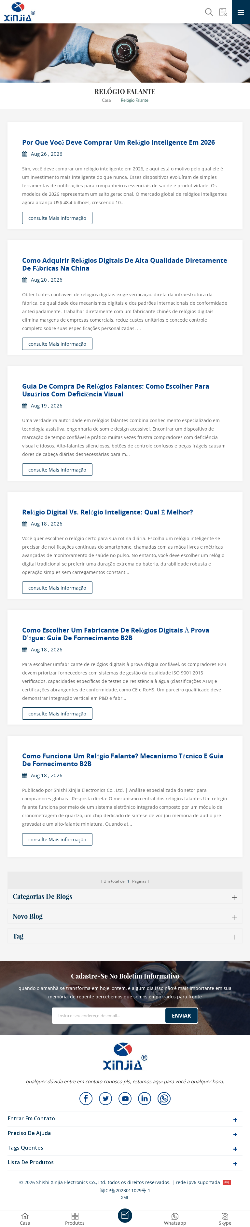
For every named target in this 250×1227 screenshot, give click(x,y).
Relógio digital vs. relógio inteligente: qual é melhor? (107, 512)
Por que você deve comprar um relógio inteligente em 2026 (118, 142)
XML (125, 1197)
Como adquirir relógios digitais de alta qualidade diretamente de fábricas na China (124, 264)
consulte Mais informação (57, 218)
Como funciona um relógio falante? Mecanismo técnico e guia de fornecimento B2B (123, 760)
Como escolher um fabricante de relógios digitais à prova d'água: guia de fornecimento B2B (115, 634)
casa (106, 101)
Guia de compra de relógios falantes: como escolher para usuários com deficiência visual (115, 390)
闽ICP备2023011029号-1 (125, 1190)
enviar (181, 1015)
